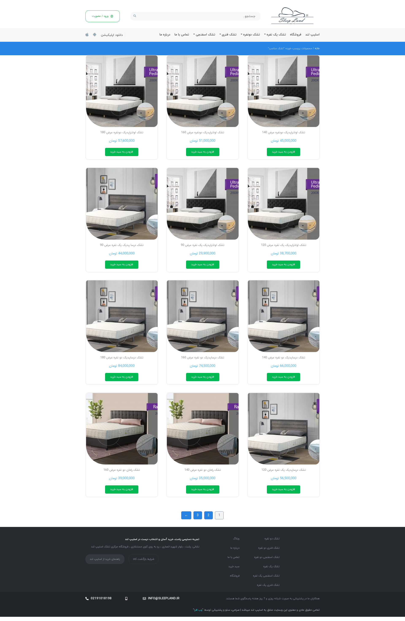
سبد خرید (233, 566)
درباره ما (164, 34)
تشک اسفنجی (205, 34)
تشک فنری (229, 34)
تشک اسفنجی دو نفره (266, 557)
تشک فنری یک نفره (268, 585)
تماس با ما (181, 34)
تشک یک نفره (276, 34)
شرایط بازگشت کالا (143, 559)
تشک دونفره (251, 34)
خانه (317, 48)
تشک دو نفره (272, 539)
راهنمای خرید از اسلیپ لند (105, 559)
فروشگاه (295, 34)
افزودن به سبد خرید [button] (283, 152)
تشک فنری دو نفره (268, 548)
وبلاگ (236, 539)
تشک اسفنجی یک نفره (266, 576)
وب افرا (198, 610)
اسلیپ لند (312, 34)
